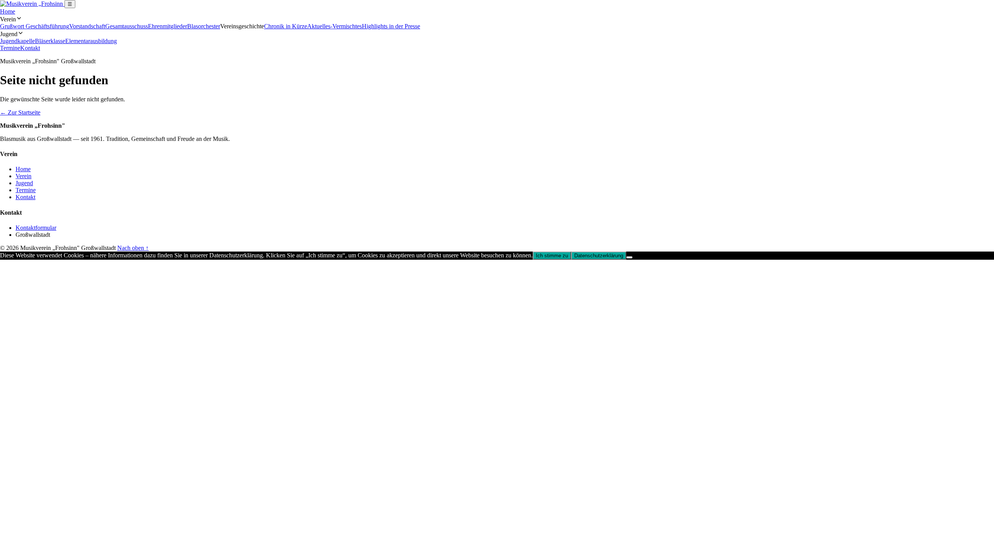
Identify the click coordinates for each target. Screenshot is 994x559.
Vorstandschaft (87, 26)
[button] (497, 19)
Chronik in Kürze (285, 26)
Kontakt (30, 48)
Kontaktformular (36, 227)
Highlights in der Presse (391, 26)
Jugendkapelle (17, 41)
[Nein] (629, 257)
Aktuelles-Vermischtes (334, 26)
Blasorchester (203, 26)
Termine (10, 48)
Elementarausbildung (91, 41)
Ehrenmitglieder (167, 26)
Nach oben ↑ (133, 248)
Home (7, 11)
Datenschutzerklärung (598, 256)
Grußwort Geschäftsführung (34, 26)
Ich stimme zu (552, 256)
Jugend (24, 183)
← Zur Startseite (20, 112)
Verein (23, 176)
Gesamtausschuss (126, 26)
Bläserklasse (50, 41)
